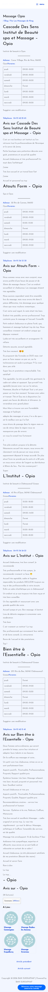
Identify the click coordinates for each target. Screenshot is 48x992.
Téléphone (7, 118)
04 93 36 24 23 (19, 551)
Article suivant (24, 969)
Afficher (16, 901)
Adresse (6, 60)
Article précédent (24, 962)
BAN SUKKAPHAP (14, 4)
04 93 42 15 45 (19, 729)
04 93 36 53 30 (19, 261)
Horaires (11, 64)
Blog (6, 21)
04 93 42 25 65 (19, 118)
